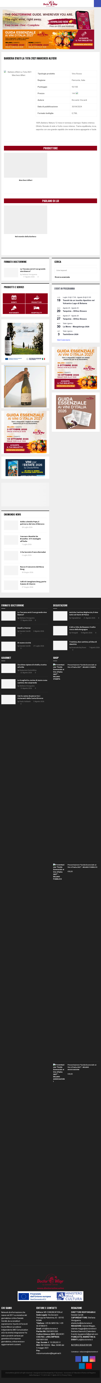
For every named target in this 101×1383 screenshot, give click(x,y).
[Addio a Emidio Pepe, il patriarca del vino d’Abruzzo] (11, 525)
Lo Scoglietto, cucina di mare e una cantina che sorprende (32, 681)
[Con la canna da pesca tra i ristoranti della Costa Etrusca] (8, 699)
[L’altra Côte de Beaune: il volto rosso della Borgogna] (60, 630)
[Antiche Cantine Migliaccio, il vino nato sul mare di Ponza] (60, 616)
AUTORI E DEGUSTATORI (81, 1345)
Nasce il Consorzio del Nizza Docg (32, 568)
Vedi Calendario (63, 340)
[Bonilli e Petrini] (8, 631)
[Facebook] (78, 1359)
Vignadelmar (76, 618)
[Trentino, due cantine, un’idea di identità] (60, 645)
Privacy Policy (67, 1375)
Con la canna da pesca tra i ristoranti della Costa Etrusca (30, 697)
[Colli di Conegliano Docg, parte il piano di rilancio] (11, 585)
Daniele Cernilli (25, 631)
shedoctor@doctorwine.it (81, 1323)
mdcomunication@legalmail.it (48, 1353)
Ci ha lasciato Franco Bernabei (33, 552)
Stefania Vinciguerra (29, 274)
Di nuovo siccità (24, 642)
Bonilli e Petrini (24, 628)
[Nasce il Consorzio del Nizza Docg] (11, 570)
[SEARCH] (94, 270)
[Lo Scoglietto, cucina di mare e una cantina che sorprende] (8, 684)
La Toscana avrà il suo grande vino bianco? (32, 270)
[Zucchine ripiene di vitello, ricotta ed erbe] (8, 668)
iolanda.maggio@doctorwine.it (83, 1329)
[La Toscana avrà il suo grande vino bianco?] (11, 272)
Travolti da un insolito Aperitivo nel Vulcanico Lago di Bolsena (79, 302)
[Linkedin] (82, 1366)
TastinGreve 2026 (70, 334)
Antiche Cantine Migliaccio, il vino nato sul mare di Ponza (83, 613)
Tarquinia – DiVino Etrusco (75, 311)
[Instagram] (92, 1359)
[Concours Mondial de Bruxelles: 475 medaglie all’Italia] (11, 540)
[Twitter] (85, 1359)
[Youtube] (89, 1366)
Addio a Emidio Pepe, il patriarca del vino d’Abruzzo (32, 523)
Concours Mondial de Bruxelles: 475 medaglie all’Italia (30, 539)
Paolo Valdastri (25, 701)
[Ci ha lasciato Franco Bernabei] (11, 555)
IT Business (58, 1373)
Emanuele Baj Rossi (78, 647)
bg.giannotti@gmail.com (88, 1334)
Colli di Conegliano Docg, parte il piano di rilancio (33, 582)
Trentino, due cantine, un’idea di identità (83, 643)
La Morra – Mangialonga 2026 (76, 326)
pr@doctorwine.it (86, 1340)
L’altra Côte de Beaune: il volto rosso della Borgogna (82, 628)
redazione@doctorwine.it (89, 1352)
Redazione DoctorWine (28, 670)
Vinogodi (74, 633)
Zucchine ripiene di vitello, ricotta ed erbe (32, 666)
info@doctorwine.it (50, 1329)
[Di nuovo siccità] (8, 646)
